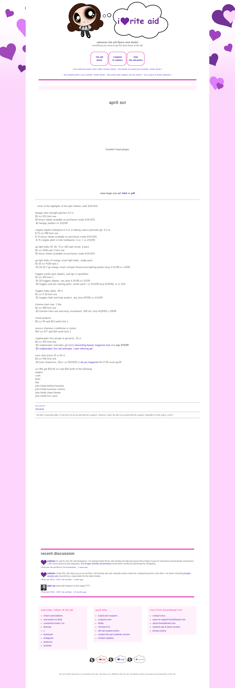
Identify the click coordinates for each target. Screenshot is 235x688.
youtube (48, 645)
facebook (48, 634)
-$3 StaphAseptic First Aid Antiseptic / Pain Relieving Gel (64, 348)
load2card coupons (107, 615)
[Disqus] (117, 479)
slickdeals (39, 409)
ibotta (101, 623)
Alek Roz (51, 586)
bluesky (47, 627)
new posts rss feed (53, 619)
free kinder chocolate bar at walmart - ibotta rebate (139, 69)
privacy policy (159, 630)
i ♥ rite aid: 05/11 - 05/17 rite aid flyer (56, 579)
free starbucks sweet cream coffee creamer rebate (95, 69)
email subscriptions (53, 615)
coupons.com (104, 619)
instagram (48, 638)
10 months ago (79, 592)
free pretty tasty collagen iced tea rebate (124, 75)
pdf (133, 193)
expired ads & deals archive (166, 627)
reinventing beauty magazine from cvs (95, 345)
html (124, 193)
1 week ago (83, 567)
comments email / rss (54, 623)
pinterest (48, 642)
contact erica (159, 615)
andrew (51, 561)
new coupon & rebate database (157, 75)
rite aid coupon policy (108, 630)
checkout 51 (104, 627)
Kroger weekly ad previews (98, 563)
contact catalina (106, 638)
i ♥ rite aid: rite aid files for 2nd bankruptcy (58, 567)
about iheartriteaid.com (164, 623)
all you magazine (89, 362)
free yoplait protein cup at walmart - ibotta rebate (84, 75)
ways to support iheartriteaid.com (169, 619)
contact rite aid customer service (114, 634)
